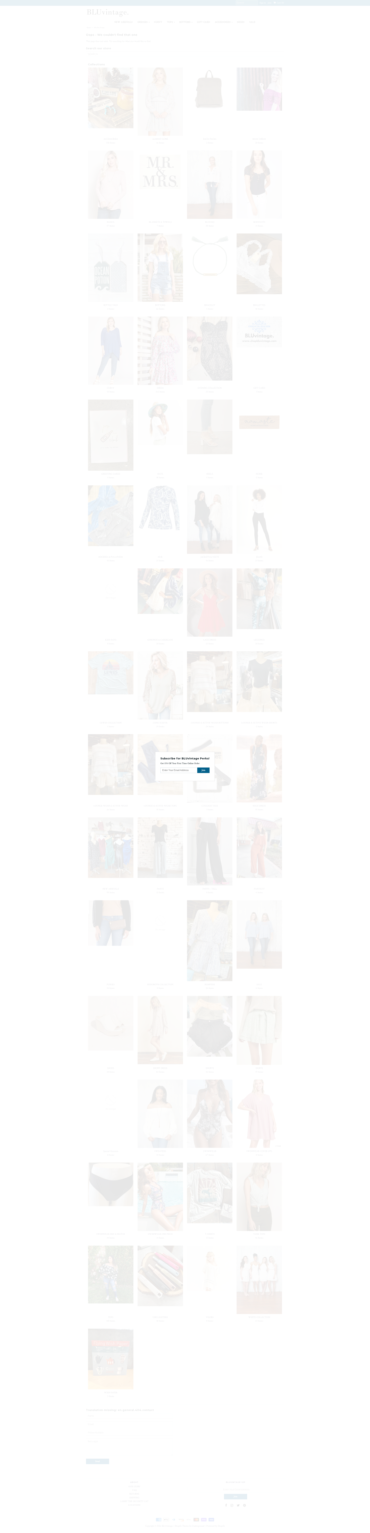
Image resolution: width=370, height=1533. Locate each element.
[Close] (212, 753)
